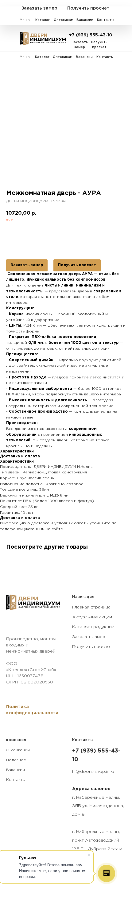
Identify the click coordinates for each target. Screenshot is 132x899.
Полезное (16, 760)
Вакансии (15, 770)
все (9, 219)
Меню (25, 20)
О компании (18, 750)
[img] (43, 38)
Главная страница (91, 607)
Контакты (15, 779)
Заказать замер (27, 265)
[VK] (10, 624)
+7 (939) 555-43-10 (90, 35)
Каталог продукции (93, 627)
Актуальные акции (92, 617)
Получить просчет (77, 265)
